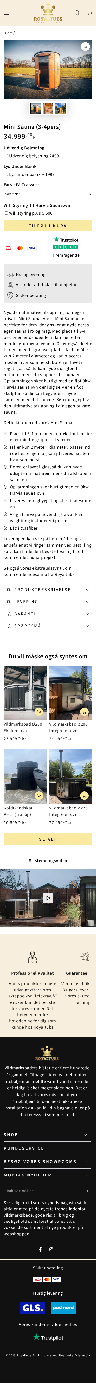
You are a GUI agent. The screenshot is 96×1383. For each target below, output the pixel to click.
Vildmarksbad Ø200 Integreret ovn (68, 727)
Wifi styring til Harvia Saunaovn (37, 205)
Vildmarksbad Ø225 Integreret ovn (68, 811)
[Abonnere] (88, 1191)
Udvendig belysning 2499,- (35, 156)
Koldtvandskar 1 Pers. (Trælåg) (20, 811)
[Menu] (6, 13)
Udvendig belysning (24, 148)
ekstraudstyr (45, 568)
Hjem (8, 33)
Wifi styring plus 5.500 (31, 213)
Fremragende (66, 255)
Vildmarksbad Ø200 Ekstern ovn (23, 727)
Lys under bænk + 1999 (32, 174)
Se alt (48, 839)
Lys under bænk (20, 166)
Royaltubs (24, 1355)
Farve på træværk (22, 185)
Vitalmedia (82, 1355)
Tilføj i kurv (48, 226)
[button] (76, 13)
